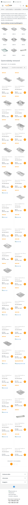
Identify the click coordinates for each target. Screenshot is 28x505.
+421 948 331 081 (13, 502)
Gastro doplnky (9, 9)
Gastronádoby (17, 9)
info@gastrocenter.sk (7, 2)
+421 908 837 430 (18, 2)
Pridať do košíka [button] (12, 92)
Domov (2, 9)
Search (20, 5)
